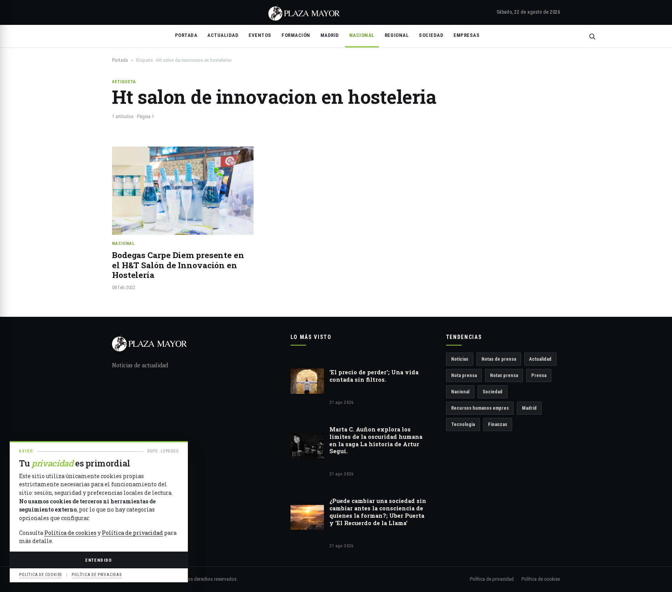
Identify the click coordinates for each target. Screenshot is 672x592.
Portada (186, 35)
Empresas (466, 35)
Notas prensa (504, 375)
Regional (397, 35)
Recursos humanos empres (480, 408)
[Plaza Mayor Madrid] (304, 12)
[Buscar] (592, 36)
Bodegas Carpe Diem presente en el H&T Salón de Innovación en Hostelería (178, 265)
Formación (296, 35)
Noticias (459, 359)
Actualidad (222, 35)
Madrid (329, 35)
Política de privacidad (492, 579)
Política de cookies (541, 579)
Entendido (98, 560)
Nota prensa (464, 375)
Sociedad (431, 35)
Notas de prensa (498, 359)
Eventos (259, 35)
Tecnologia (463, 424)
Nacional (361, 35)
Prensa (538, 375)
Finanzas (497, 424)
